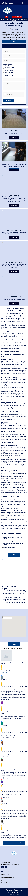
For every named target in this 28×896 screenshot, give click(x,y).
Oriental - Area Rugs (9, 69)
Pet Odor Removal (9, 70)
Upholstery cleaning (9, 67)
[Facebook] (2, 867)
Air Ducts (7, 73)
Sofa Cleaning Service (9, 3)
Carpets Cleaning (14, 130)
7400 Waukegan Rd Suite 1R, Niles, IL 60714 (13, 861)
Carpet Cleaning (8, 65)
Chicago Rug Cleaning (5, 2)
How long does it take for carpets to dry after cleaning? (13, 538)
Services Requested (8, 64)
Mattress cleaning (9, 75)
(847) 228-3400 (5, 862)
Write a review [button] (4, 672)
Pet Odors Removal (14, 230)
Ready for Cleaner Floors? (9, 547)
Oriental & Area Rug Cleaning (7, 877)
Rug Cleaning (14, 195)
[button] (22, 3)
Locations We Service (6, 880)
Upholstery (14, 163)
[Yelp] (6, 867)
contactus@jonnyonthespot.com (10, 864)
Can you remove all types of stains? (11, 541)
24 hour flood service (10, 72)
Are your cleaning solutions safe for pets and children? (13, 544)
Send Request (8, 100)
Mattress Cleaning (14, 296)
